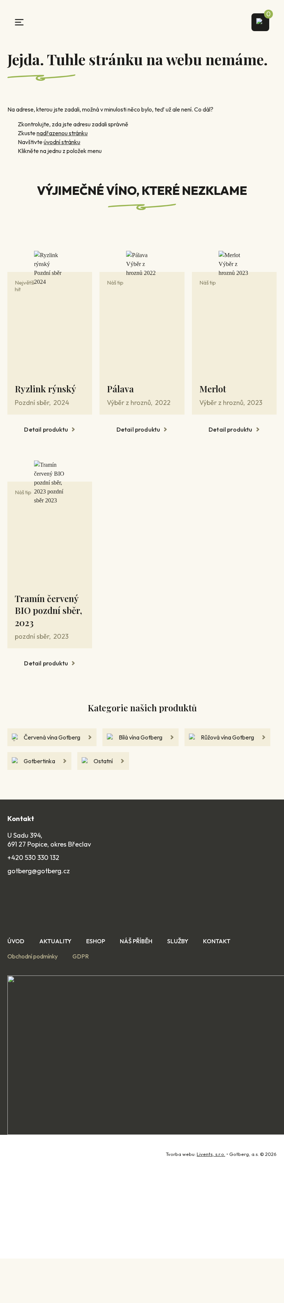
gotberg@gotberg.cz (38, 871)
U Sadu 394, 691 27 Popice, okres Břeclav (49, 839)
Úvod (15, 941)
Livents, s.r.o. (211, 1154)
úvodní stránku (62, 142)
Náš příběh (136, 941)
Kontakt (216, 941)
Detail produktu (46, 429)
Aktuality (55, 941)
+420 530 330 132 (33, 857)
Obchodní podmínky (32, 956)
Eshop (95, 941)
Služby (177, 941)
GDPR (80, 956)
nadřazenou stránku (62, 133)
